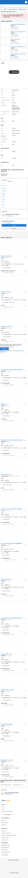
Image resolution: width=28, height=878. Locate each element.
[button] (26, 2)
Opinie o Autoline (5, 837)
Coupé (3, 185)
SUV (3, 207)
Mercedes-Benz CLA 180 (7, 760)
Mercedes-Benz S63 (15, 39)
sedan (13, 95)
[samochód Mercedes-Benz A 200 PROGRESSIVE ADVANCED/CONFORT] (14, 609)
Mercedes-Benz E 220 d (7, 326)
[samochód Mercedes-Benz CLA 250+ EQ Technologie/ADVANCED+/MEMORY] (14, 500)
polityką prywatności (19, 350)
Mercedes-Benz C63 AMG (7, 689)
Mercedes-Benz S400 (6, 579)
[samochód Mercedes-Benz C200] (14, 283)
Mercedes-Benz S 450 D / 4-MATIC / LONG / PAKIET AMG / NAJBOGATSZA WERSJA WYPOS (19, 31)
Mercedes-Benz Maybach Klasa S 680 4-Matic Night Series (19, 46)
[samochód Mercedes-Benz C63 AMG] (14, 681)
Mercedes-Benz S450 (6, 256)
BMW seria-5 (4, 404)
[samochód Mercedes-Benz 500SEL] (14, 715)
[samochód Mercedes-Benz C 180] (14, 645)
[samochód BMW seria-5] (14, 395)
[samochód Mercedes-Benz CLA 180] (14, 751)
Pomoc (3, 809)
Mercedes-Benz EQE (6, 474)
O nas (3, 806)
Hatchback (4, 190)
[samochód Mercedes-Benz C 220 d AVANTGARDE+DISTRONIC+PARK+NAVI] (14, 361)
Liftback (3, 199)
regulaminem (3, 351)
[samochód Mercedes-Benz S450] (14, 247)
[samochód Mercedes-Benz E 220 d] (14, 317)
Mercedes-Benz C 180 (6, 654)
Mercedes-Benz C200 (6, 291)
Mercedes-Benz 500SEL (7, 724)
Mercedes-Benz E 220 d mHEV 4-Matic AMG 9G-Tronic (19, 24)
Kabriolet (4, 193)
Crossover (4, 188)
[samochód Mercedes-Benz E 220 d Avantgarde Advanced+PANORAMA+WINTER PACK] (14, 431)
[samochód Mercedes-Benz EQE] (14, 465)
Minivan (3, 201)
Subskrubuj (4, 348)
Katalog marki (4, 839)
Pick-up (3, 204)
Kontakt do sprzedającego (7, 811)
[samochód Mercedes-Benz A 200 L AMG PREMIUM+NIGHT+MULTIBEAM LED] (14, 534)
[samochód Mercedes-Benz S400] (14, 570)
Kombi (3, 196)
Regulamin (4, 830)
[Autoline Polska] (8, 2)
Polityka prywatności (6, 833)
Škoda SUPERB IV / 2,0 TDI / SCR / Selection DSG (19, 54)
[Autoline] (5, 9)
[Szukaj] (26, 6)
